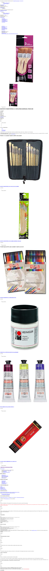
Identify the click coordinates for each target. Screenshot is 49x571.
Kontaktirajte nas (4, 483)
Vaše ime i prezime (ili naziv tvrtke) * (4, 527)
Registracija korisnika (6, 3)
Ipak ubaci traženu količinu (4, 536)
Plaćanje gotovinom (2, 492)
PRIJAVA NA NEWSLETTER (6, 467)
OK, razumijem (2, 570)
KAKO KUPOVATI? (4, 19)
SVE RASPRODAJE (4, 20)
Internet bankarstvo (7, 492)
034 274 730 (5, 470)
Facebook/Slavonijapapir (6, 494)
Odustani (8, 536)
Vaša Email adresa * (2, 519)
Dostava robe (3, 482)
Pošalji (1, 522)
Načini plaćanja (4, 481)
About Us (1, 488)
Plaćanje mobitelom (12, 492)
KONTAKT (3, 29)
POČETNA (3, 18)
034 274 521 (9, 470)
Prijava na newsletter (4, 477)
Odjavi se (2, 552)
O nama (1, 486)
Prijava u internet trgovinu (5, 476)
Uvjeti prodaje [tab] (3, 130)
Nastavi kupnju (5, 552)
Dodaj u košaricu (4, 122)
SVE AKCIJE (3, 27)
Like (2, 128)
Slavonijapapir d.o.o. (7, 498)
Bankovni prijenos (17, 492)
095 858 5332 (5, 471)
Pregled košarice (2, 7)
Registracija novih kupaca (5, 475)
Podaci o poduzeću (2, 487)
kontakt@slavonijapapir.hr (3, 10)
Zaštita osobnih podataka (3, 489)
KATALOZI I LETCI (4, 21)
